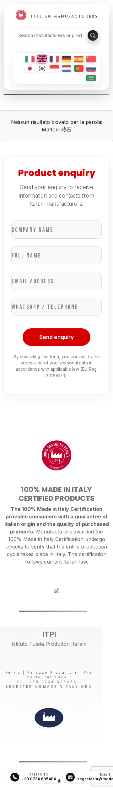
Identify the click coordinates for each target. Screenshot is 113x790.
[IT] (30, 59)
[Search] (93, 35)
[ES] (79, 59)
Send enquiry (56, 337)
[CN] (91, 59)
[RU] (91, 68)
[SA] (91, 78)
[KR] (42, 68)
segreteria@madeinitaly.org (49, 686)
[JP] (30, 68)
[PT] (79, 68)
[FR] (54, 59)
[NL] (67, 68)
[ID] (54, 68)
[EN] (42, 58)
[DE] (67, 59)
